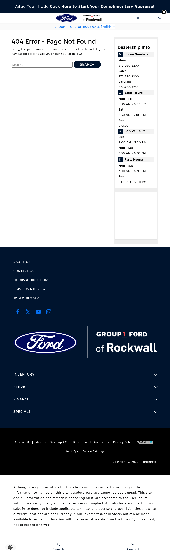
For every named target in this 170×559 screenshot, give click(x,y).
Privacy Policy (123, 442)
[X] (28, 312)
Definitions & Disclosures (91, 442)
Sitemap (40, 442)
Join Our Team (26, 298)
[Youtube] (38, 312)
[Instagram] (49, 312)
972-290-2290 (129, 87)
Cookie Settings (94, 451)
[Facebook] (17, 312)
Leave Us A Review (29, 289)
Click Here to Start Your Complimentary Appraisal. (103, 6)
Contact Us (23, 271)
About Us (21, 262)
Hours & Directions (31, 280)
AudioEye (71, 451)
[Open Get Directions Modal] (138, 18)
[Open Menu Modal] (10, 18)
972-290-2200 (129, 65)
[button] (164, 12)
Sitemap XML (59, 442)
